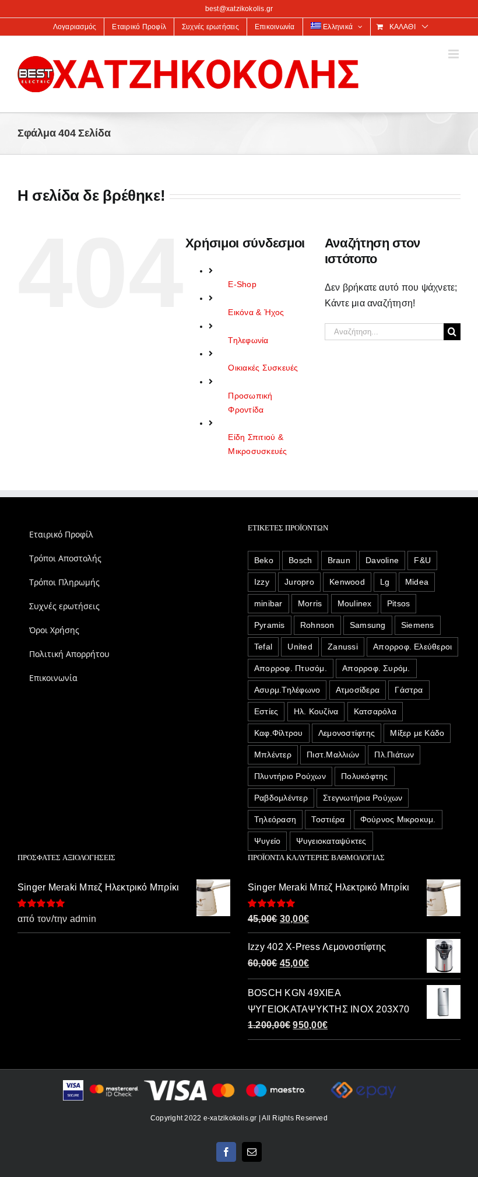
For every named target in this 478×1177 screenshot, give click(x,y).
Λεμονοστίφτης (346, 733)
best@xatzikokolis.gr (239, 9)
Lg (384, 581)
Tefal (263, 646)
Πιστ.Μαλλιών (333, 754)
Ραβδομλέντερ (281, 797)
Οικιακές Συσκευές (263, 367)
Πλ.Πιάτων (394, 754)
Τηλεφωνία (248, 340)
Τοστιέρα (328, 819)
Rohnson (317, 625)
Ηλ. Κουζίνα (316, 711)
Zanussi (343, 646)
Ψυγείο (267, 841)
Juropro (299, 581)
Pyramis (269, 625)
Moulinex (355, 603)
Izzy (261, 581)
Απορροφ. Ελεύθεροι (412, 646)
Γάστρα (409, 689)
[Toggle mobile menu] (454, 54)
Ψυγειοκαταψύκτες (331, 841)
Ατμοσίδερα (357, 689)
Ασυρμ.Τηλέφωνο (287, 689)
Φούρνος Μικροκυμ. (398, 819)
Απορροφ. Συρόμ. (376, 668)
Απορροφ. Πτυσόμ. (290, 668)
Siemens (417, 625)
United (299, 646)
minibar (268, 603)
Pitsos (398, 603)
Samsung (368, 625)
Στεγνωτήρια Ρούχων (362, 797)
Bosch (300, 560)
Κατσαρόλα (375, 711)
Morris (310, 603)
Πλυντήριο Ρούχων (290, 776)
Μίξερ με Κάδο (417, 733)
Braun (339, 560)
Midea (416, 581)
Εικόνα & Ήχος (256, 312)
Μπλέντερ (272, 754)
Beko (263, 560)
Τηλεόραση (275, 819)
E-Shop (242, 284)
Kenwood (347, 581)
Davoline (382, 560)
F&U (422, 560)
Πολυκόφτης (364, 776)
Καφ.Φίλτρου (278, 733)
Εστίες (266, 711)
